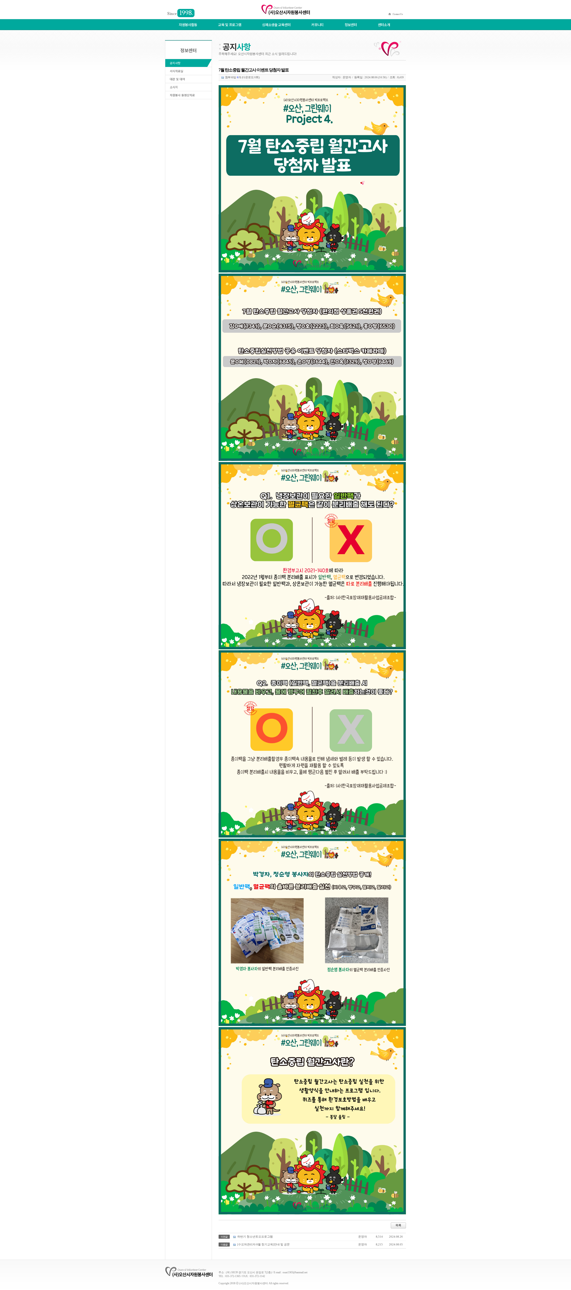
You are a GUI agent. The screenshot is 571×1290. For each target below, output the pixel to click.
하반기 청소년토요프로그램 (255, 1236)
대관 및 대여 (177, 79)
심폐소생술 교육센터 (276, 24)
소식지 (174, 87)
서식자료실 (176, 71)
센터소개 (384, 24)
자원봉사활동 (188, 24)
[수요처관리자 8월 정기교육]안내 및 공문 (263, 1244)
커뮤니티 (317, 24)
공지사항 (175, 63)
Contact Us (398, 14)
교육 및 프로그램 (229, 24)
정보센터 (351, 24)
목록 (398, 1225)
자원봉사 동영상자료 (182, 95)
